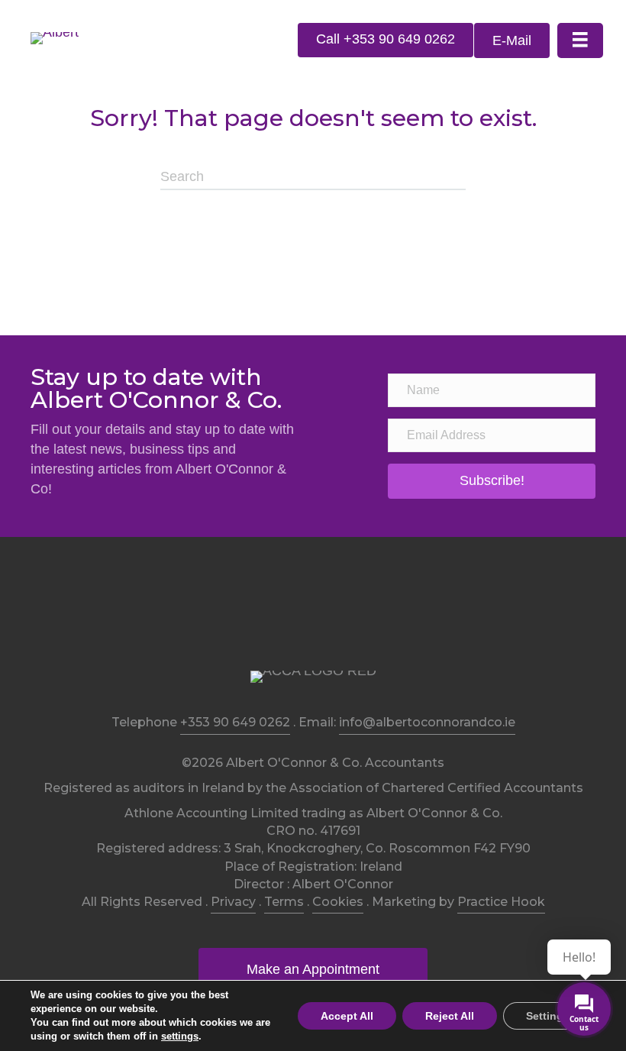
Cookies (337, 901)
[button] (385, 40)
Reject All (449, 1016)
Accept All (347, 1016)
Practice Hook (501, 901)
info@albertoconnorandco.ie (427, 722)
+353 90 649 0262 (235, 722)
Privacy (233, 901)
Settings (548, 1016)
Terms (284, 901)
